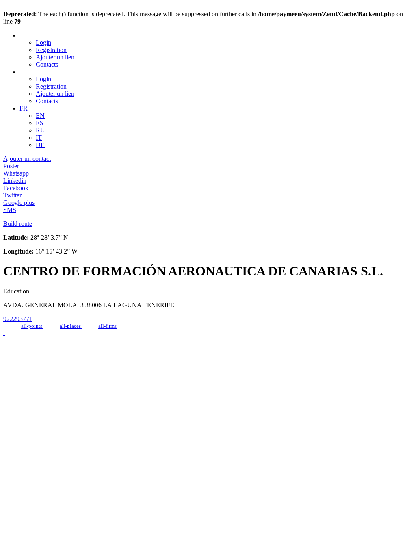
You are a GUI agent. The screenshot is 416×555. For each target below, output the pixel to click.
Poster (11, 166)
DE (40, 144)
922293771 (17, 318)
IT (39, 137)
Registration (51, 49)
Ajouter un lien (55, 57)
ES (39, 122)
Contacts (47, 64)
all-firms (107, 326)
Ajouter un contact (27, 158)
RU (40, 130)
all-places (71, 326)
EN (40, 115)
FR (24, 108)
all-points (32, 326)
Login (43, 42)
